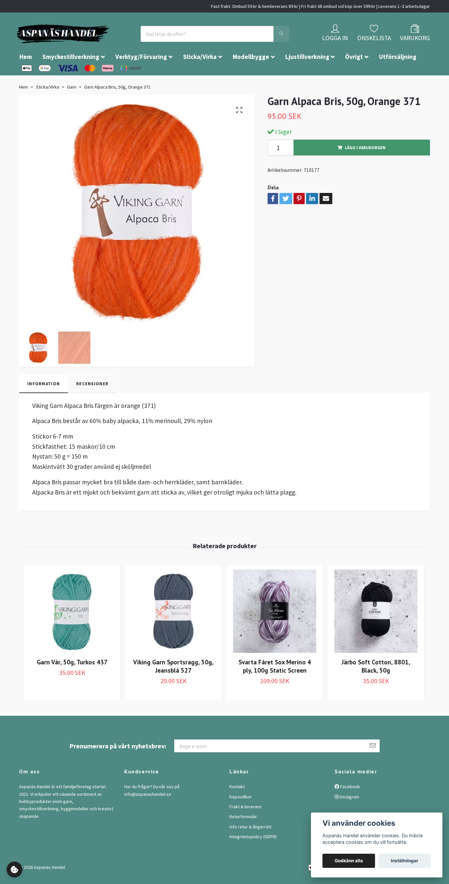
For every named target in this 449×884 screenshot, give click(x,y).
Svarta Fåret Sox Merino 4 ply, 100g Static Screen (275, 686)
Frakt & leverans (245, 826)
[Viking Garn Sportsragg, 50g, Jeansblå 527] (173, 631)
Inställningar (404, 860)
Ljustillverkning (307, 76)
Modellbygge (251, 76)
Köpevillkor (240, 816)
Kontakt (237, 806)
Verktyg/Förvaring (141, 76)
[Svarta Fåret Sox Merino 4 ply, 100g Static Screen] (274, 631)
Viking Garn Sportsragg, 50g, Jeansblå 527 (173, 686)
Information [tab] (43, 403)
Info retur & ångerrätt (250, 846)
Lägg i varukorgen (365, 167)
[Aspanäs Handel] (101, 43)
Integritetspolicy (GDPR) (253, 856)
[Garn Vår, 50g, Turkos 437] (72, 631)
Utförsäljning (397, 76)
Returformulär (243, 836)
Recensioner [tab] (92, 403)
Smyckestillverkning (70, 76)
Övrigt (354, 76)
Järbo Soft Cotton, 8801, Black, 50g (376, 686)
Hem (25, 76)
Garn (71, 107)
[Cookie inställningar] (14, 869)
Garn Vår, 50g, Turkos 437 (72, 682)
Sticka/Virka (200, 76)
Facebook (349, 806)
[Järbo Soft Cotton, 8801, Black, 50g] (375, 631)
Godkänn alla (349, 860)
